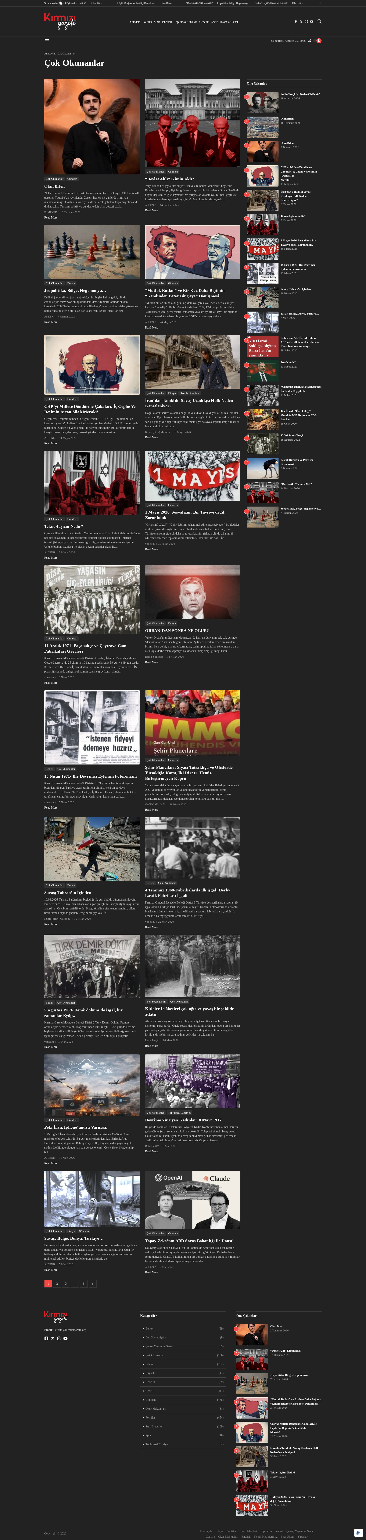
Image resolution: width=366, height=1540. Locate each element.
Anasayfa (49, 53)
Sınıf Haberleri (163, 22)
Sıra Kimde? (288, 362)
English (246, 1536)
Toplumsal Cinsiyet (185, 22)
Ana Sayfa (206, 1531)
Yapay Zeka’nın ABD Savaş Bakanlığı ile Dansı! (189, 1240)
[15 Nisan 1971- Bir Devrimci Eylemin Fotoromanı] (92, 727)
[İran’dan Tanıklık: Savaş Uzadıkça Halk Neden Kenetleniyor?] (193, 362)
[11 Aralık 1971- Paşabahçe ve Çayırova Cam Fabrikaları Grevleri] (92, 599)
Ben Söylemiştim (156, 1001)
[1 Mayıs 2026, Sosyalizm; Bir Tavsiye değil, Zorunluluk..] (193, 475)
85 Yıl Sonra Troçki (292, 435)
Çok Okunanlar (54, 178)
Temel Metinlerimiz (265, 1536)
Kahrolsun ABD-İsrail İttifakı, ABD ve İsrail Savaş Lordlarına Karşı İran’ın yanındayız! (300, 342)
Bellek (49, 768)
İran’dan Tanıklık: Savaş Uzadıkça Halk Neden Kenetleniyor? (296, 196)
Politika (147, 22)
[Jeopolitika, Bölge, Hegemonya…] (92, 252)
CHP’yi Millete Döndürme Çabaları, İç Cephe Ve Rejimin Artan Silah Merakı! (293, 1428)
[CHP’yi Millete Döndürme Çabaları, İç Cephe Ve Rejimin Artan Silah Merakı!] (92, 365)
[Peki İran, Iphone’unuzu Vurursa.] (92, 1084)
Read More (50, 217)
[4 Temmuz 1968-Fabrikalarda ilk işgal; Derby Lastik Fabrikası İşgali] (193, 847)
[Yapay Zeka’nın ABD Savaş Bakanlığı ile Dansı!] (193, 1200)
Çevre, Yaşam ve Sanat (224, 22)
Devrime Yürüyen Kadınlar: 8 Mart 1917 (183, 1120)
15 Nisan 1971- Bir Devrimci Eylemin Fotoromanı (90, 776)
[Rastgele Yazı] (309, 40)
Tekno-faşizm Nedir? (63, 526)
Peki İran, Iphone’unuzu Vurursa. (75, 1127)
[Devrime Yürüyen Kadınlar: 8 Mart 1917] (193, 1081)
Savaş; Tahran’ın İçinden (67, 892)
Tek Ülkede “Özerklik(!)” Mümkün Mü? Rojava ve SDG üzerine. (298, 415)
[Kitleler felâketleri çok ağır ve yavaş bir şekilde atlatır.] (193, 966)
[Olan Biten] (92, 127)
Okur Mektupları (189, 393)
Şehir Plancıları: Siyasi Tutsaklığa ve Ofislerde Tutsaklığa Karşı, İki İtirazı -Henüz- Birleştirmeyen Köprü (189, 773)
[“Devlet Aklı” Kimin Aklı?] (193, 123)
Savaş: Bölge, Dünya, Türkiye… (74, 1238)
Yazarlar (303, 1536)
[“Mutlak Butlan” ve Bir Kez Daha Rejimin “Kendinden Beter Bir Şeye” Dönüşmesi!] (193, 252)
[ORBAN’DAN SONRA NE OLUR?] (193, 592)
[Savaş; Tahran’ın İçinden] (92, 849)
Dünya (71, 283)
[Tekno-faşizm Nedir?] (92, 483)
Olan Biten (54, 186)
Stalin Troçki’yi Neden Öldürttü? (300, 94)
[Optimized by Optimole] (358, 1533)
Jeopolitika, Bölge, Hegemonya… (75, 290)
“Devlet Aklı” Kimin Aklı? (169, 179)
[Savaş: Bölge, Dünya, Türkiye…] (92, 1199)
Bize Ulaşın (287, 1536)
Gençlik (204, 22)
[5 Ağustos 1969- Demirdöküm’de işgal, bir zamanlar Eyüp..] (92, 966)
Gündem (135, 22)
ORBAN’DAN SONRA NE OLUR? (177, 630)
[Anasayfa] (60, 21)
